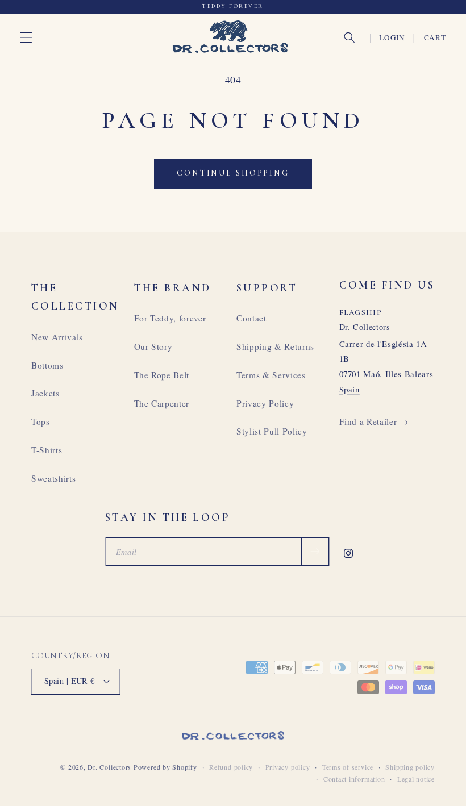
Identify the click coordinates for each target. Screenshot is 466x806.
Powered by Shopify (165, 766)
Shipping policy (410, 766)
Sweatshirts (53, 478)
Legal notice (416, 778)
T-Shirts (46, 450)
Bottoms (47, 365)
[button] (26, 37)
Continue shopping (233, 173)
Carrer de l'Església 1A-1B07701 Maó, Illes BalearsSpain (386, 366)
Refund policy (231, 766)
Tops (40, 421)
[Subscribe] (314, 551)
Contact (251, 318)
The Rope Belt (162, 375)
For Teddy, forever (170, 318)
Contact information (354, 778)
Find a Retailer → (374, 421)
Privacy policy (287, 766)
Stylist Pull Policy (271, 431)
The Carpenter (162, 403)
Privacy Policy (265, 403)
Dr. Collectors (109, 766)
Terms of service (347, 766)
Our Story (153, 346)
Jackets (45, 393)
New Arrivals (57, 337)
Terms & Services (271, 375)
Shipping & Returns (275, 346)
